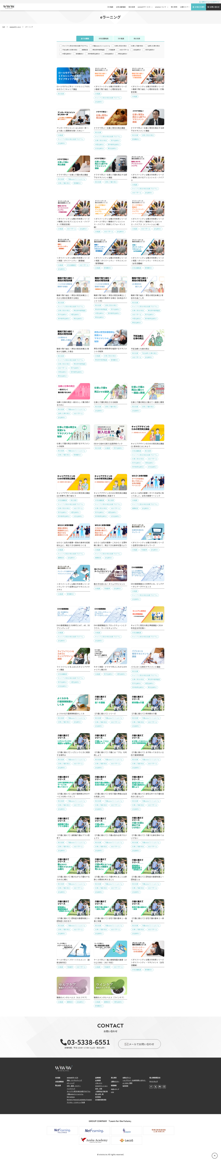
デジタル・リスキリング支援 (76, 1102)
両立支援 (131, 7)
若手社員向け (149, 50)
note (112, 1092)
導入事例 (174, 7)
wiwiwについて (160, 7)
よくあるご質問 (127, 1083)
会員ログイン (127, 1077)
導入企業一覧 (99, 1094)
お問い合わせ (215, 7)
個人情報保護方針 (154, 1077)
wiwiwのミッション (101, 1086)
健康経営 (85, 50)
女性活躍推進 (121, 7)
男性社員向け (122, 54)
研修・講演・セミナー (74, 1086)
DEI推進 (110, 7)
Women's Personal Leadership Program (79, 1100)
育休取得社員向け (94, 54)
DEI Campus (71, 1097)
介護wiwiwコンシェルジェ (101, 46)
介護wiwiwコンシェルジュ (75, 1094)
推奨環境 (125, 1086)
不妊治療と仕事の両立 (69, 50)
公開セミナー (185, 7)
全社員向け (137, 50)
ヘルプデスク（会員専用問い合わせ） (134, 1080)
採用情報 (98, 1097)
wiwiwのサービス (144, 7)
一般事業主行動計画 (101, 1091)
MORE (59, 68)
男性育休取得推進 (99, 50)
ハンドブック (71, 1089)
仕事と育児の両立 (121, 46)
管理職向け (79, 54)
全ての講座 (85, 38)
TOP (3, 27)
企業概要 (98, 1080)
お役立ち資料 (200, 7)
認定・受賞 (98, 1089)
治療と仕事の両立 (154, 46)
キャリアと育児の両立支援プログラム (75, 46)
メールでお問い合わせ (141, 1044)
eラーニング (70, 1083)
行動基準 (112, 50)
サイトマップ (153, 1081)
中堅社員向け (66, 54)
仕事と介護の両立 (137, 46)
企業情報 (98, 1077)
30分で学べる (124, 50)
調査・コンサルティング (74, 1080)
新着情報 (113, 1085)
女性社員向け (109, 54)
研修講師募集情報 (100, 1100)
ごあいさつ (98, 1083)
